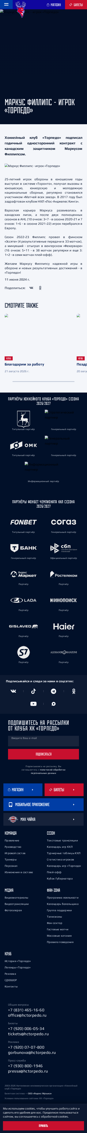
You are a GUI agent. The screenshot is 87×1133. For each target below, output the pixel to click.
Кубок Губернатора (60, 878)
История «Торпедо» (18, 961)
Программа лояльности (63, 897)
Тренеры (10, 859)
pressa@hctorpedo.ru (28, 1071)
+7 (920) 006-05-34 (26, 1028)
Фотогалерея (13, 910)
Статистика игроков (60, 859)
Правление (12, 840)
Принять (43, 1126)
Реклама (10, 973)
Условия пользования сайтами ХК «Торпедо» (29, 1098)
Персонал (11, 865)
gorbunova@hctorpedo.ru (32, 1052)
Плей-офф (54, 872)
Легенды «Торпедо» (18, 967)
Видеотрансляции (17, 904)
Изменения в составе (19, 872)
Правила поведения (60, 942)
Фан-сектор (54, 923)
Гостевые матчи (57, 929)
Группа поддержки (59, 910)
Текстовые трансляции (62, 840)
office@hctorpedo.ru (27, 1015)
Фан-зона (53, 890)
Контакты (11, 986)
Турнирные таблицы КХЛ (63, 853)
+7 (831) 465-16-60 (26, 1010)
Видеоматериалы (16, 897)
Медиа (9, 890)
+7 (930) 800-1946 (25, 1065)
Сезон (51, 833)
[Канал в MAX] (54, 703)
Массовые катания (59, 935)
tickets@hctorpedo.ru (28, 1033)
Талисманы (54, 916)
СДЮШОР (11, 980)
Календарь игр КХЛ (60, 846)
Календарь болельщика (63, 904)
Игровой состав (15, 853)
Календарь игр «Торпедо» (64, 865)
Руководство (13, 846)
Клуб (8, 953)
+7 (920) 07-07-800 (26, 1047)
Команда (10, 833)
